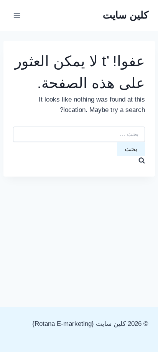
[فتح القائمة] (17, 15)
